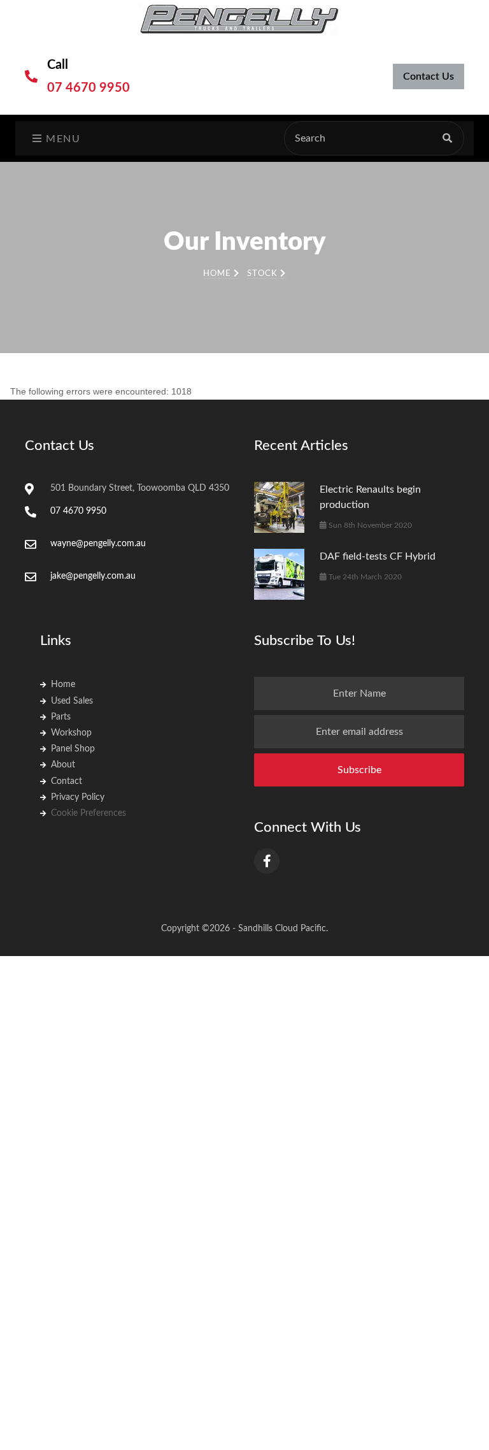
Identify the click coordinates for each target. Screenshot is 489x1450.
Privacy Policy (77, 797)
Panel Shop (73, 748)
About (63, 764)
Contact (66, 781)
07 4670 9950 (88, 88)
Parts (61, 717)
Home (218, 274)
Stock (263, 274)
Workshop (71, 733)
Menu (62, 139)
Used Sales (72, 701)
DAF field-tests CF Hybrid (378, 556)
